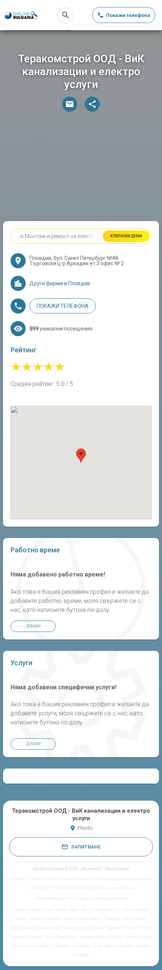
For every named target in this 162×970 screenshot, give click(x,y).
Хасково (96, 919)
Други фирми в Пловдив (59, 283)
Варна (74, 910)
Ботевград (81, 955)
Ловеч (84, 928)
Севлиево (126, 946)
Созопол (130, 937)
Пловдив (61, 910)
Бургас (85, 910)
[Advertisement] (81, 168)
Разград (130, 928)
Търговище (115, 928)
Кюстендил (34, 937)
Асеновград (81, 946)
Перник (140, 919)
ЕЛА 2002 (16, 879)
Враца (55, 928)
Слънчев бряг (42, 946)
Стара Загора (101, 910)
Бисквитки (91, 869)
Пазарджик (112, 919)
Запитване (86, 847)
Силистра (16, 937)
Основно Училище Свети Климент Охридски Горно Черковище (107, 879)
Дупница (111, 946)
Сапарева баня (66, 937)
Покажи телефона (63, 306)
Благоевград (52, 919)
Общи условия (117, 869)
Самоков (143, 946)
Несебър (115, 937)
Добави (33, 626)
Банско (101, 937)
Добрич (35, 919)
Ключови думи (126, 236)
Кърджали (69, 928)
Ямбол (128, 919)
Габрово (16, 928)
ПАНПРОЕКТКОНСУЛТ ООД (76, 888)
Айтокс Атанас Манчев (117, 888)
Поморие (146, 937)
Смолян (144, 928)
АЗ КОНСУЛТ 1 (41, 888)
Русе (117, 910)
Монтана (97, 928)
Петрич (97, 946)
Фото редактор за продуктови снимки (99, 898)
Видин (44, 928)
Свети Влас (21, 946)
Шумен (69, 919)
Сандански (86, 937)
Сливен (81, 919)
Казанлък (31, 928)
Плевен (128, 910)
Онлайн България (48, 869)
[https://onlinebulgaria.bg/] (20, 15)
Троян (49, 937)
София (47, 910)
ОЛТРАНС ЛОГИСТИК (43, 879)
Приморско (62, 946)
